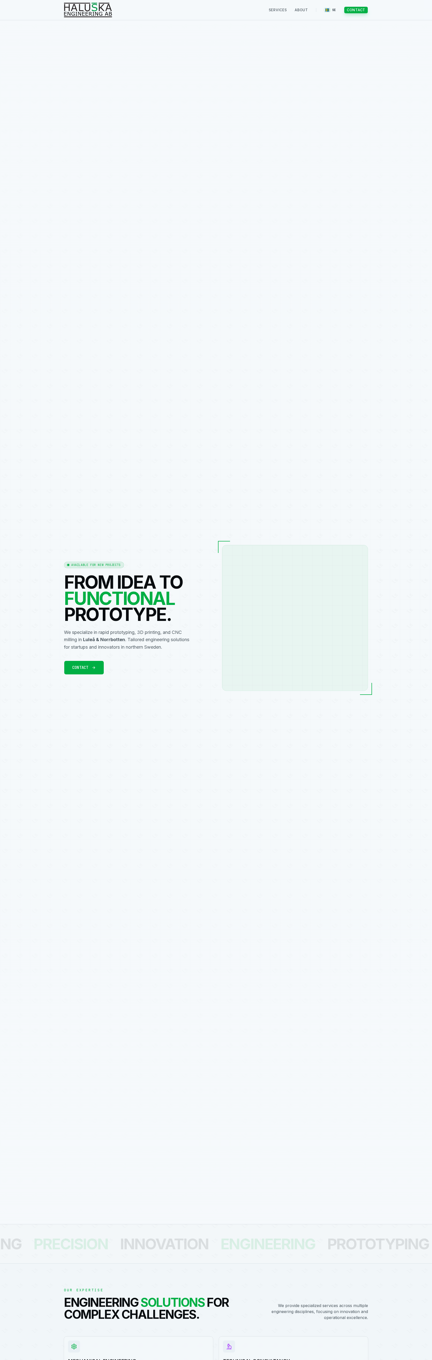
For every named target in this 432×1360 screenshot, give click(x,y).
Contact (356, 10)
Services (278, 10)
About (301, 10)
